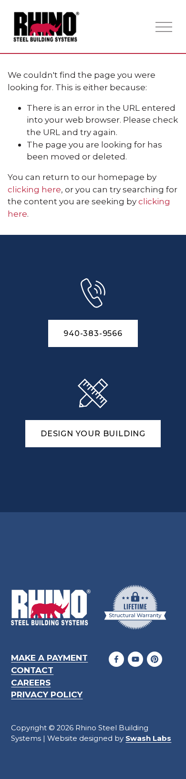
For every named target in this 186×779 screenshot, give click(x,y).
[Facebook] (116, 659)
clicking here (34, 189)
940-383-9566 (93, 333)
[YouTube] (135, 659)
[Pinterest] (154, 659)
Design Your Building (93, 433)
